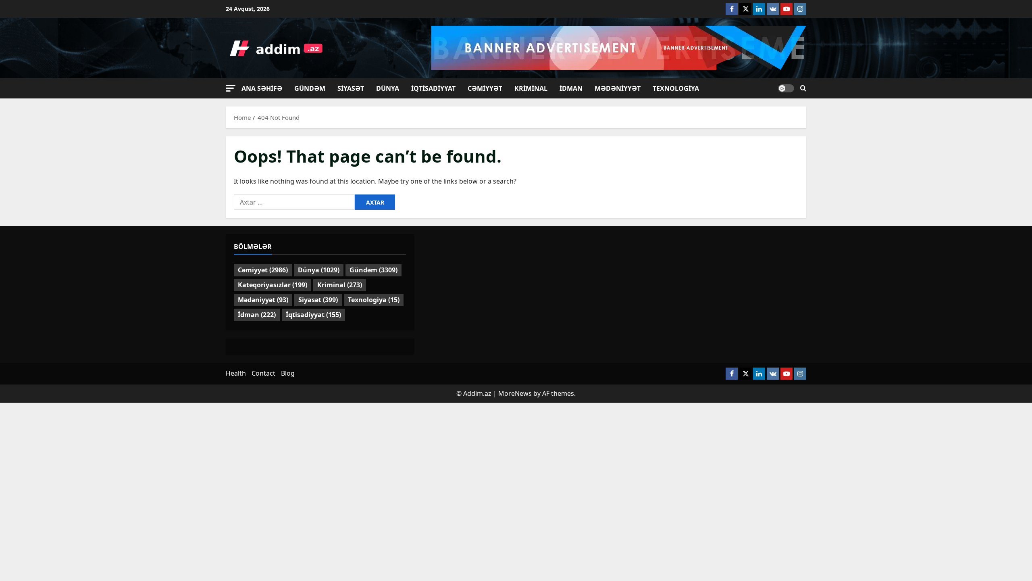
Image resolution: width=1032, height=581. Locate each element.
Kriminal (530, 88)
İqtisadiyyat (433, 88)
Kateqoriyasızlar (272, 284)
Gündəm (309, 88)
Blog (288, 373)
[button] (230, 88)
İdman (571, 88)
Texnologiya (676, 88)
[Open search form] (803, 88)
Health (236, 373)
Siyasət (350, 88)
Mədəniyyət (618, 88)
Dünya (387, 88)
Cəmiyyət (485, 88)
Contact (263, 373)
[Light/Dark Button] (786, 88)
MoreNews (515, 393)
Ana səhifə (261, 88)
